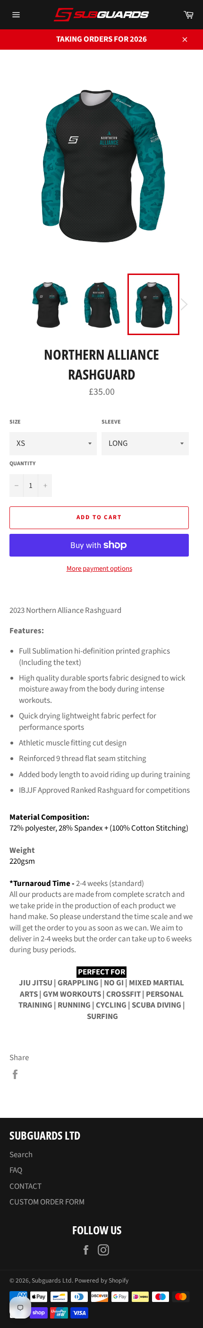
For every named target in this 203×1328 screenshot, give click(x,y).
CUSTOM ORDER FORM (47, 1202)
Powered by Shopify (101, 1280)
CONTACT (25, 1186)
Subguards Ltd (52, 1280)
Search (21, 1154)
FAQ (15, 1170)
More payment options (99, 569)
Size (15, 422)
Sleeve (111, 422)
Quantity (22, 464)
